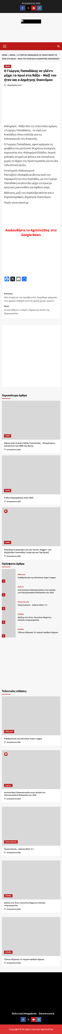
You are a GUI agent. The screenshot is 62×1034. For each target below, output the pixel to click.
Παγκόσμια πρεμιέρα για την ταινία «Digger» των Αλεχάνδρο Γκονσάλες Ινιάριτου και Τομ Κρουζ (28, 551)
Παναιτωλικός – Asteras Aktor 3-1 (32, 605)
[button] (5, 45)
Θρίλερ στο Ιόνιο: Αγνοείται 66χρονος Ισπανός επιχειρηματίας (34, 618)
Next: (27, 310)
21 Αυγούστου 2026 (13, 449)
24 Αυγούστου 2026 (13, 742)
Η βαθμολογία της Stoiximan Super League (37, 577)
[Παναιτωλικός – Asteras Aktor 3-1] (9, 603)
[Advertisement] (31, 356)
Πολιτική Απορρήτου (24, 1013)
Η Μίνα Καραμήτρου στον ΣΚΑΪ (18, 497)
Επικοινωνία (46, 1013)
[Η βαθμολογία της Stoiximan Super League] (9, 576)
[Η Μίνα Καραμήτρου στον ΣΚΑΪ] (31, 474)
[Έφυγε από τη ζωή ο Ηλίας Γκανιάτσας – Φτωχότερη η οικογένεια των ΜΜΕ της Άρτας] (31, 420)
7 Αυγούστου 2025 (14, 85)
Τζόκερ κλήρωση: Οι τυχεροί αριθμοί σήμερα (38, 632)
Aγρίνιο (21, 587)
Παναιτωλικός (23, 602)
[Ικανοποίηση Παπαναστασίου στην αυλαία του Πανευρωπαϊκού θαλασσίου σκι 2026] (9, 589)
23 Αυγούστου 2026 (13, 799)
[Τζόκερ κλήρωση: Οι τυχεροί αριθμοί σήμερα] (9, 631)
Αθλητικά (21, 574)
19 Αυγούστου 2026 (13, 501)
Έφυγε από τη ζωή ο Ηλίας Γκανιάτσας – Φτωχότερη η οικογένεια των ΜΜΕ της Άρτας (29, 445)
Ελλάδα (21, 614)
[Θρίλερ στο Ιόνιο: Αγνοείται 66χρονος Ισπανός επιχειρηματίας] (9, 617)
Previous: (30, 297)
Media (7, 66)
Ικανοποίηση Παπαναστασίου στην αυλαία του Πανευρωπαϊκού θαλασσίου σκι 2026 (36, 591)
